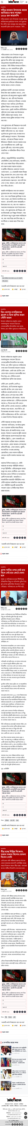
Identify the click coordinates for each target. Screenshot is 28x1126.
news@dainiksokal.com (14, 1115)
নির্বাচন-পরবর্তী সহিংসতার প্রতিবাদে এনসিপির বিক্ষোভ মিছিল (19, 1084)
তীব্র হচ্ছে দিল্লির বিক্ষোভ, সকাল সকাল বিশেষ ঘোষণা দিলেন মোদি (13, 854)
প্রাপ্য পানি (12, 820)
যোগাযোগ (16, 1104)
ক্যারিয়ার (21, 1104)
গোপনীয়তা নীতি (5, 1106)
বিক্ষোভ (10, 1017)
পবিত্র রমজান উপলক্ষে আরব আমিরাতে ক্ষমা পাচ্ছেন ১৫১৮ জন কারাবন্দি (14, 13)
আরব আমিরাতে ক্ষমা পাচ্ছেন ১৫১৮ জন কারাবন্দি (12, 278)
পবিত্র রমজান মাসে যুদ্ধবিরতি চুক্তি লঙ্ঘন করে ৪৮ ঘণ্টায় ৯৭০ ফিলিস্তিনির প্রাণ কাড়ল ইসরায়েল (19, 1049)
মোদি (14, 1017)
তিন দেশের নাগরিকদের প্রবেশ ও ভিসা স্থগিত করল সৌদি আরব (12, 315)
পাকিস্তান (7, 820)
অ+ (26, 1113)
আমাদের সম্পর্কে (9, 1104)
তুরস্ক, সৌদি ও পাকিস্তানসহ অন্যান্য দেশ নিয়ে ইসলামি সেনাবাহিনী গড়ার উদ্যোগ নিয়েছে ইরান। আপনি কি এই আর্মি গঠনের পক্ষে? (14, 246)
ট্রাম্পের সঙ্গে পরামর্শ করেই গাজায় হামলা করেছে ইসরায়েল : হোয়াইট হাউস (19, 1061)
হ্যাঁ (3, 259)
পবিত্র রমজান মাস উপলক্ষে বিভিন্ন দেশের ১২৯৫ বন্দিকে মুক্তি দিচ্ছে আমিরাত (19, 1072)
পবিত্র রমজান (5, 281)
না (3, 263)
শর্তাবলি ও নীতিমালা (14, 1106)
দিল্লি (6, 1017)
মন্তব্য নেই (5, 266)
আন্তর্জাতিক (3, 7)
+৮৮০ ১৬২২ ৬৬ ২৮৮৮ (16, 1117)
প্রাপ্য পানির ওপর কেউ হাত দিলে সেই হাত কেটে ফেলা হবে (13, 572)
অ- (25, 1117)
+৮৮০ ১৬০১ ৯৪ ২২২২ (16, 1113)
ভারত (17, 820)
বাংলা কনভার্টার (23, 1106)
